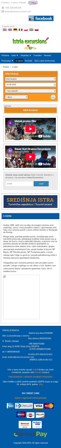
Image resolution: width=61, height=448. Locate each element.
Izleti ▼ (14, 55)
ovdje (35, 370)
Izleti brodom (30, 110)
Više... (41, 384)
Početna (5, 2)
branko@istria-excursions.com (18, 11)
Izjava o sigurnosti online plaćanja (30, 398)
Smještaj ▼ (26, 55)
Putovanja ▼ (7, 60)
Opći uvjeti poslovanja (44, 60)
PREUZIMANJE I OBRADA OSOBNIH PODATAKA (31, 377)
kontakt (38, 372)
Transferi (37, 55)
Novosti (47, 55)
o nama (14, 2)
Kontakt (22, 2)
